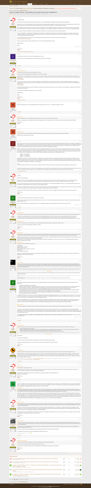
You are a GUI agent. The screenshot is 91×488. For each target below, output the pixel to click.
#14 (80, 323)
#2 (80, 54)
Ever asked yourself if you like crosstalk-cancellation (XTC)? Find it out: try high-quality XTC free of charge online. (35, 461)
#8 (80, 173)
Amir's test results (20, 79)
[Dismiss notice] (80, 8)
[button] (38, 4)
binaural (24, 13)
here (57, 8)
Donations (41, 4)
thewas (13, 471)
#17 (80, 381)
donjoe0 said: (20, 387)
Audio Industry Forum (22, 459)
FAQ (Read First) (13, 4)
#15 (80, 348)
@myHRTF (19, 197)
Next (14, 15)
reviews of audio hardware (28, 8)
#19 (80, 418)
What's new (35, 4)
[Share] (79, 18)
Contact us (65, 484)
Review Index (24, 4)
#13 (80, 280)
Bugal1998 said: (20, 212)
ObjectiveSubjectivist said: (22, 440)
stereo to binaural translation (35, 13)
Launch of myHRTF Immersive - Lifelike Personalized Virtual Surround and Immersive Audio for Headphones (35, 458)
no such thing (48, 358)
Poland (15, 431)
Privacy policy (76, 484)
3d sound (20, 13)
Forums (29, 4)
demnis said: (20, 232)
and (22, 100)
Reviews (18, 4)
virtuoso (47, 13)
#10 (80, 210)
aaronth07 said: (20, 402)
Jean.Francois (14, 467)
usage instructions (37, 359)
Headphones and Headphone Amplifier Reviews (26, 471)
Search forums (15, 5)
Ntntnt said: (20, 116)
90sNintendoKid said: (21, 70)
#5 (80, 114)
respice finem (77, 470)
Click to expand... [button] (49, 270)
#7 (80, 141)
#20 (80, 438)
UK (15, 270)
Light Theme (12, 484)
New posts (10, 5)
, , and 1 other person (26, 51)
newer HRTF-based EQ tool (28, 359)
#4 (80, 102)
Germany (14, 30)
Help (79, 484)
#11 (80, 230)
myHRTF (11, 13)
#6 (80, 129)
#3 (80, 68)
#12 (80, 260)
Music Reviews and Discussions (25, 467)
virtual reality (43, 13)
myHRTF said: (20, 131)
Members (46, 4)
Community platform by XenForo (40, 486)
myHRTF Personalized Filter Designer (24, 38)
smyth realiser (28, 13)
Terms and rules (70, 484)
